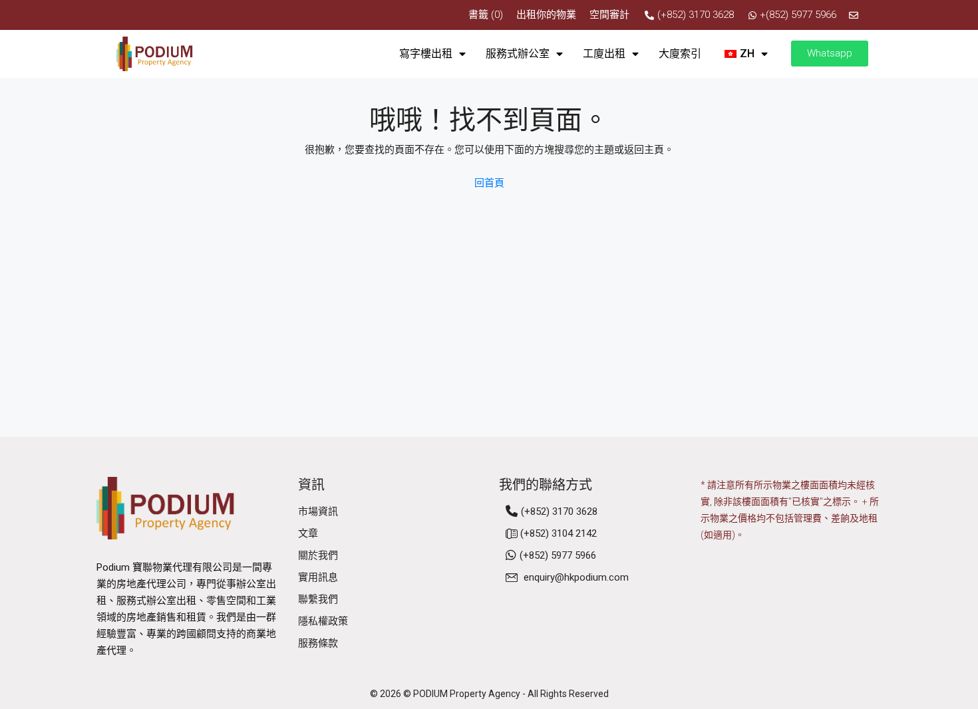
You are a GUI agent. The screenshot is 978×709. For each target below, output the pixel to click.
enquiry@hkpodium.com (576, 577)
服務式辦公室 (518, 53)
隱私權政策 (323, 621)
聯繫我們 (318, 599)
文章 (308, 533)
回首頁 (489, 183)
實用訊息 (318, 577)
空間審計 (609, 15)
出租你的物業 (546, 15)
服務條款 (318, 643)
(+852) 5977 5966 (558, 555)
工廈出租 (604, 53)
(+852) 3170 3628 (559, 511)
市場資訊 (318, 511)
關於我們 (318, 555)
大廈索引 (680, 53)
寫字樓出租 (425, 53)
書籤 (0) (485, 15)
